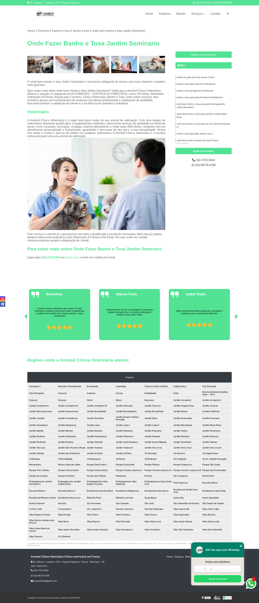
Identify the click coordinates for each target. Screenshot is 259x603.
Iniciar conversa (217, 578)
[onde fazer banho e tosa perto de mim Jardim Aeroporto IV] (40, 64)
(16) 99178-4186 (223, 2)
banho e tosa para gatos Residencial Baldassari (200, 97)
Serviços (196, 13)
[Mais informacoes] (228, 13)
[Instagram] (2, 299)
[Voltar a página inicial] (45, 13)
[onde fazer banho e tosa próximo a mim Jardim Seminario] (124, 64)
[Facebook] (2, 304)
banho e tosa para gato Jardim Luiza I (195, 134)
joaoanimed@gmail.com (45, 581)
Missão (180, 13)
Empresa (164, 13)
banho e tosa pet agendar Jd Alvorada (195, 91)
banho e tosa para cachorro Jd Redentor (196, 84)
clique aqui (72, 257)
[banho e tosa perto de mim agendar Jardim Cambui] (96, 64)
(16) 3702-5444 (203, 2)
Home (149, 13)
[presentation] (21, 330)
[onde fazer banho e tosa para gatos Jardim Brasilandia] (152, 64)
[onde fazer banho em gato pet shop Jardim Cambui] (68, 64)
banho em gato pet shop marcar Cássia (195, 77)
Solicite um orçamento (203, 54)
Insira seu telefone (217, 561)
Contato (215, 13)
